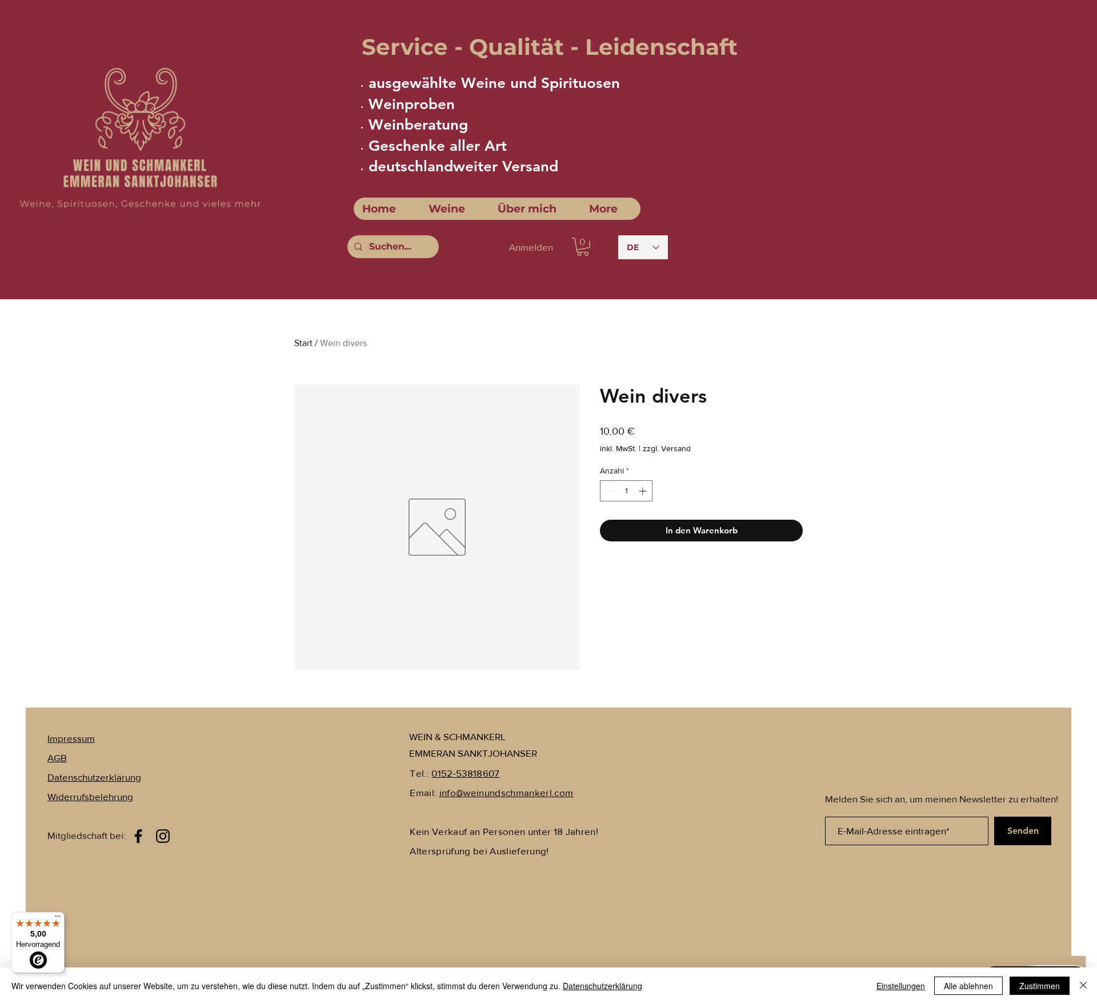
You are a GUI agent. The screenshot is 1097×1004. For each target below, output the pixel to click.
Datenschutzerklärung (602, 985)
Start (303, 343)
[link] (583, 247)
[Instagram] (163, 836)
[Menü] (58, 919)
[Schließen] (1083, 986)
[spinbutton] (626, 491)
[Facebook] (138, 836)
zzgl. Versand (667, 448)
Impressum (71, 738)
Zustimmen (1039, 985)
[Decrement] (609, 491)
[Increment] (643, 491)
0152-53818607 (465, 773)
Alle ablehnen (968, 985)
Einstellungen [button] (900, 985)
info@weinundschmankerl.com (506, 792)
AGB (57, 757)
